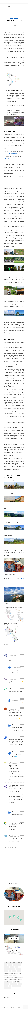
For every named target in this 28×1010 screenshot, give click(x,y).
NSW (20, 973)
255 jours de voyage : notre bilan (10, 623)
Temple (18, 981)
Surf (10, 981)
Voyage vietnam (13, 785)
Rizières (15, 979)
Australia (14, 962)
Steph (10, 762)
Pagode (6, 975)
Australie (20, 962)
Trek (16, 983)
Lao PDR (6, 971)
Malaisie (14, 971)
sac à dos (6, 981)
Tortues (11, 983)
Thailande (7, 983)
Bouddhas (19, 964)
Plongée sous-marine (18, 977)
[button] (14, 79)
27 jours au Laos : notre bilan (10, 643)
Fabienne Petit (13, 707)
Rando (11, 979)
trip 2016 (19, 983)
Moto (12, 973)
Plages (14, 975)
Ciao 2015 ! (6, 603)
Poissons (6, 979)
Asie (10, 962)
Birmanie (10, 964)
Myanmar (16, 973)
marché (18, 971)
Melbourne (7, 973)
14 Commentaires (7, 578)
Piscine (10, 975)
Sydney (14, 981)
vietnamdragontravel (15, 823)
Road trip (20, 979)
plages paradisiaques (9, 977)
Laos (10, 971)
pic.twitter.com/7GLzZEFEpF (13, 153)
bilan (6, 964)
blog (14, 964)
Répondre (21, 654)
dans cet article (15, 303)
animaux (6, 962)
